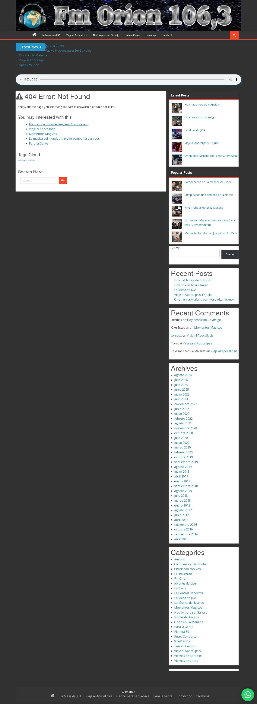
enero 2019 (182, 481)
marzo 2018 (182, 500)
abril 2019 (181, 476)
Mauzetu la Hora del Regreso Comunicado (58, 124)
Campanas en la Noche (190, 564)
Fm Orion (180, 578)
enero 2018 (182, 505)
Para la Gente (132, 35)
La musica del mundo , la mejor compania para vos (64, 138)
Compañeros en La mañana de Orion (208, 182)
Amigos (179, 559)
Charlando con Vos (187, 569)
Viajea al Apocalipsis (198, 343)
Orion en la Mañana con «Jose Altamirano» (211, 156)
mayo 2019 (181, 471)
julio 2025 (181, 385)
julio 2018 (181, 496)
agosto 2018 (183, 491)
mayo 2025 (181, 394)
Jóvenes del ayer (185, 583)
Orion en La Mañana (188, 622)
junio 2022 (181, 409)
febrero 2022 (183, 418)
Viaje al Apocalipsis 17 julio (202, 143)
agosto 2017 (183, 510)
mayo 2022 (181, 414)
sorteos (31, 160)
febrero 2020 (183, 452)
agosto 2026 (183, 375)
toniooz (176, 335)
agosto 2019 (183, 467)
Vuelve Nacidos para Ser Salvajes (68, 50)
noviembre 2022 (185, 404)
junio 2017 (181, 515)
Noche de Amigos (186, 617)
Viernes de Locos (186, 661)
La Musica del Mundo (189, 603)
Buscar (175, 248)
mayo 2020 (181, 443)
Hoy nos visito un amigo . (201, 117)
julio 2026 (181, 380)
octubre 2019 (183, 457)
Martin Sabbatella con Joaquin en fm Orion (211, 233)
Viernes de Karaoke (188, 656)
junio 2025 (181, 389)
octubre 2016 (183, 529)
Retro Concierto (185, 636)
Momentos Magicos (43, 134)
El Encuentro (183, 574)
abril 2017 (181, 520)
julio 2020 (181, 438)
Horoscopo (151, 35)
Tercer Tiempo (184, 646)
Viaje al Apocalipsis (76, 35)
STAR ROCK (182, 641)
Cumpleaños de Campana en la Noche (209, 195)
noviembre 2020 (185, 428)
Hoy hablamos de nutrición (202, 104)
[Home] (34, 35)
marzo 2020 (182, 447)
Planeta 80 (181, 632)
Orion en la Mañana (33, 55)
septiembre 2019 (186, 462)
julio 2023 (181, 399)
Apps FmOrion (29, 65)
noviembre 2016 (185, 525)
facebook (168, 35)
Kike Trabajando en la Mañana (204, 207)
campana (22, 160)
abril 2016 (181, 539)
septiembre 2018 (186, 486)
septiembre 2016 (186, 534)
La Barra (180, 588)
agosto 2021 (183, 423)
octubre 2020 (183, 433)
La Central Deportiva (189, 593)
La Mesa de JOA (51, 35)
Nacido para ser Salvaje (106, 35)
